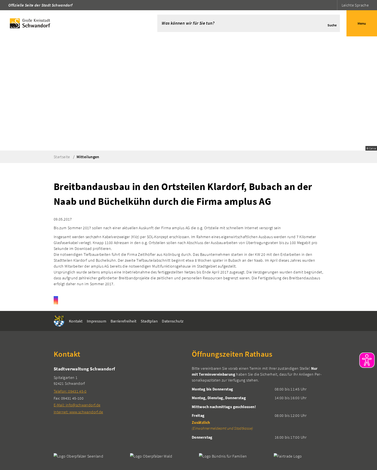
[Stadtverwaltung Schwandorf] (119, 390)
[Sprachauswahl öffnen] (333, 5)
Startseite (62, 156)
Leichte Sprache (355, 5)
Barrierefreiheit (124, 321)
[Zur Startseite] (72, 23)
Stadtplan (149, 321)
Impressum (96, 321)
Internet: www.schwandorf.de (78, 411)
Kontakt (76, 321)
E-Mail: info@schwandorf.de (77, 404)
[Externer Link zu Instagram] (56, 300)
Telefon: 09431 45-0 (70, 391)
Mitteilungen (88, 156)
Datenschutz (172, 321)
